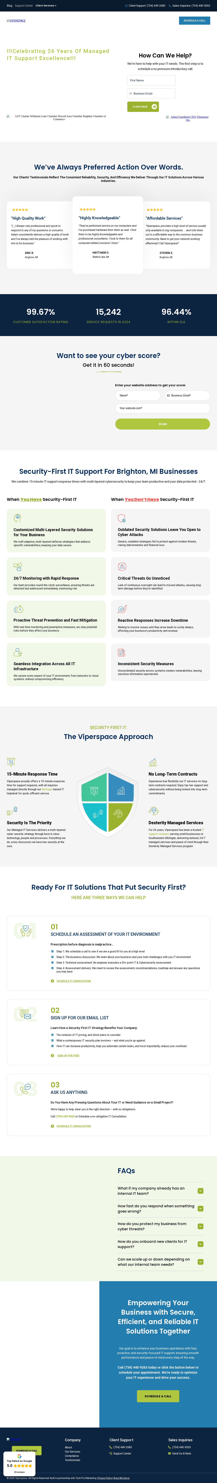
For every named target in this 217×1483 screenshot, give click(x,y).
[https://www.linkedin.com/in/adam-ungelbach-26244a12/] (188, 118)
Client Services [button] (45, 5)
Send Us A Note (181, 1453)
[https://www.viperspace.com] (16, 20)
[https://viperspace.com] (14, 1439)
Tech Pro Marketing (86, 1478)
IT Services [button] (106, 20)
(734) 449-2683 (122, 1447)
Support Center (122, 1453)
